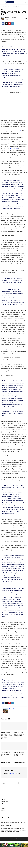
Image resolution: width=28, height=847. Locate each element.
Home (2, 6)
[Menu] (2, 2)
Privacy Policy (5, 801)
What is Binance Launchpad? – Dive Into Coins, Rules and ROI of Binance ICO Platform (6, 735)
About (3, 799)
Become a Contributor (6, 806)
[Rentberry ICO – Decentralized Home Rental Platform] (20, 723)
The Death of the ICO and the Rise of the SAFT (7, 754)
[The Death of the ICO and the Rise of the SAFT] (7, 743)
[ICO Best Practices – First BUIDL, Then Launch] (20, 743)
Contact (3, 797)
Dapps (25, 166)
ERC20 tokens (14, 148)
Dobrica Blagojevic (10, 17)
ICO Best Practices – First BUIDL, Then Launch (20, 754)
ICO (6, 6)
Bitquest (4, 810)
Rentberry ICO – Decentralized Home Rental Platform (19, 734)
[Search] (25, 2)
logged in (12, 773)
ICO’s (20, 131)
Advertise (4, 808)
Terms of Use (5, 803)
